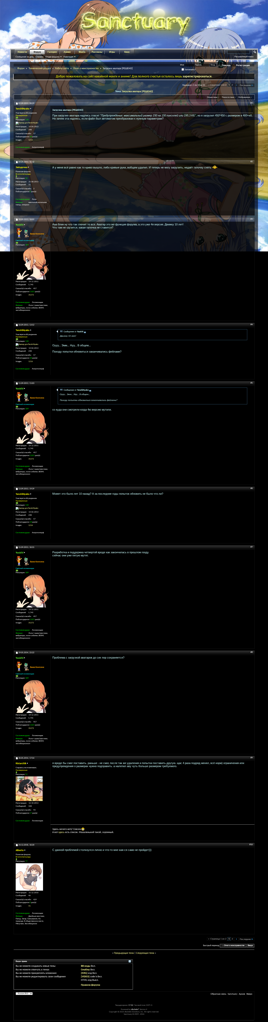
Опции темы (212, 97)
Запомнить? (190, 69)
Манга (82, 52)
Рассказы (97, 52)
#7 (251, 547)
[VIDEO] (85, 976)
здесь (61, 832)
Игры (112, 52)
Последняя (245, 85)
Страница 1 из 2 (218, 85)
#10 (251, 845)
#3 (251, 219)
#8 (251, 652)
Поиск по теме (228, 97)
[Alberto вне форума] (29, 877)
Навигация (68, 57)
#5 (251, 383)
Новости (22, 52)
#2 (251, 162)
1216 (30, 140)
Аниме (67, 52)
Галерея (52, 52)
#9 (251, 758)
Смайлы (85, 969)
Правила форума (90, 985)
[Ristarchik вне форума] (29, 788)
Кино (126, 52)
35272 (31, 295)
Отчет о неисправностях (86, 68)
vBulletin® (135, 1009)
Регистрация (243, 65)
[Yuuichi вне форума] (32, 263)
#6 (251, 488)
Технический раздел (40, 68)
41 (29, 906)
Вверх (250, 946)
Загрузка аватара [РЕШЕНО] (137, 91)
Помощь (226, 65)
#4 (251, 325)
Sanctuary (232, 994)
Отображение (244, 97)
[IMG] (84, 973)
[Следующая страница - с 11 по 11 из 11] (236, 85)
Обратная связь (218, 994)
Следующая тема (145, 953)
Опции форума (52, 57)
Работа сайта (62, 68)
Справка (39, 57)
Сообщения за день (24, 57)
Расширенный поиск (243, 56)
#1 (251, 103)
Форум (37, 52)
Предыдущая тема (124, 953)
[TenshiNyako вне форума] (27, 123)
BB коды (85, 966)
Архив (242, 994)
